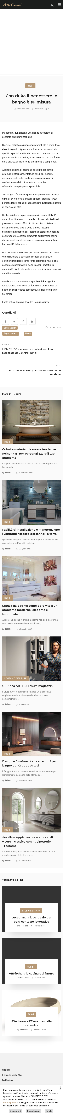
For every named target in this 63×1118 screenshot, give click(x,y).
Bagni (30, 85)
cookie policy (9, 1102)
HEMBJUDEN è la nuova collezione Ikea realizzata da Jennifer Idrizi (27, 351)
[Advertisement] (31, 42)
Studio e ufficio (31, 910)
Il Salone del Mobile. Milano (12, 1074)
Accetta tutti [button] (15, 1111)
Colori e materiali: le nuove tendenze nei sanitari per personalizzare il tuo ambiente (29, 453)
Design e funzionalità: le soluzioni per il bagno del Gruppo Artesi (30, 763)
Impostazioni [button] (33, 1111)
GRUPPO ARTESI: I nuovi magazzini (27, 686)
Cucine (31, 966)
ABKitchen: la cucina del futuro (31, 973)
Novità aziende (7, 1080)
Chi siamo (6, 1069)
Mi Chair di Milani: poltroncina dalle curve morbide (35, 372)
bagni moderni (10, 333)
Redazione (9, 472)
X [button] (60, 1088)
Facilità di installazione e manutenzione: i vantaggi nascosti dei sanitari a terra (31, 532)
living (28, 333)
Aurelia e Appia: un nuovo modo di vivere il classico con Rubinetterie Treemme (27, 842)
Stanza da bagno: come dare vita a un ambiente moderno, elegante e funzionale (29, 610)
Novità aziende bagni (15, 678)
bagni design (10, 328)
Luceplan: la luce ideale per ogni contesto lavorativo (31, 919)
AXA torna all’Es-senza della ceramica (31, 1023)
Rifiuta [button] (49, 1111)
